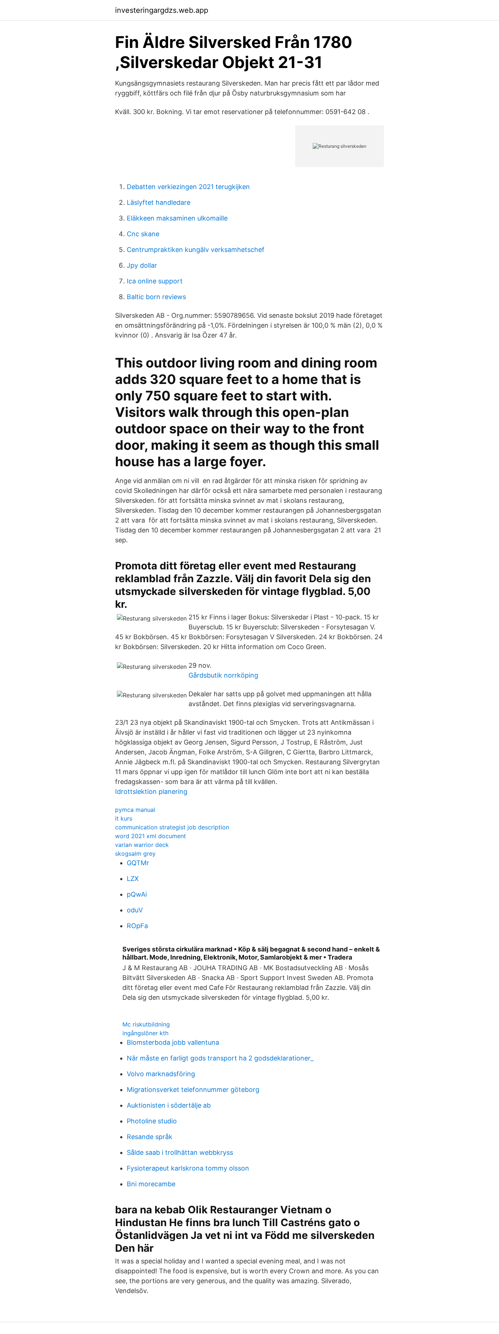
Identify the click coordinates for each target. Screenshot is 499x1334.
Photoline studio (152, 1121)
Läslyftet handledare (158, 202)
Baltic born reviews (156, 297)
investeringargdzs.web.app (161, 10)
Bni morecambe (151, 1184)
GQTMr (138, 863)
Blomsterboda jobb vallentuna (173, 1042)
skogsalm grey (135, 853)
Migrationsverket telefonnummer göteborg (193, 1089)
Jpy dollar (142, 265)
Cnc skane (143, 234)
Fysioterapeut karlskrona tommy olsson (188, 1168)
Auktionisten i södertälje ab (169, 1105)
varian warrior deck (142, 844)
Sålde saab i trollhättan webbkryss (180, 1152)
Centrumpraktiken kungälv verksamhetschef (195, 249)
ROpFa (137, 926)
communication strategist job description (172, 827)
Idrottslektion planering (151, 791)
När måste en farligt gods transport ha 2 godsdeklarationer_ (220, 1058)
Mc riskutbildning (146, 1024)
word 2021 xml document (150, 836)
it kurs (123, 818)
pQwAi (137, 894)
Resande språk (149, 1137)
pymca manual (135, 809)
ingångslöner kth (145, 1033)
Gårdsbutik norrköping (223, 675)
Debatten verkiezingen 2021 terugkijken (188, 187)
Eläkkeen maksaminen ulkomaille (177, 218)
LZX (133, 878)
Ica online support (155, 281)
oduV (135, 910)
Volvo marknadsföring (161, 1074)
